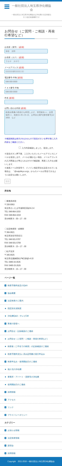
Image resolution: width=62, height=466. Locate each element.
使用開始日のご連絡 (16, 384)
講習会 (11, 445)
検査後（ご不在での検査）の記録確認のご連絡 (28, 346)
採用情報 (11, 392)
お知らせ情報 (13, 430)
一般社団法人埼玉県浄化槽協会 (31, 7)
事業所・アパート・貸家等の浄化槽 (23, 377)
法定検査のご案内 (15, 301)
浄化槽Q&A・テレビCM (18, 316)
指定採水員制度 (14, 308)
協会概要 (11, 293)
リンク (11, 407)
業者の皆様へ (13, 323)
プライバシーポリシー (17, 415)
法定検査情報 (13, 438)
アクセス (11, 400)
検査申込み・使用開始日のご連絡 (22, 361)
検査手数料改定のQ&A (18, 285)
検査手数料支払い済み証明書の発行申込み (26, 354)
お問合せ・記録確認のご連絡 (20, 331)
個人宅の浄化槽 (14, 369)
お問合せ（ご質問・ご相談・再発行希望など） (28, 339)
